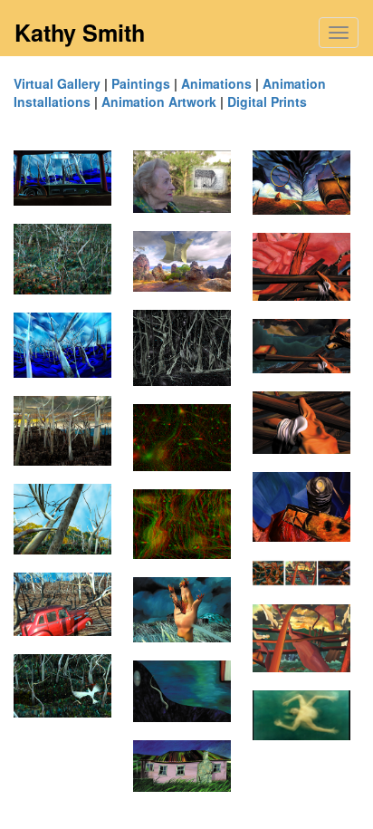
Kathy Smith (79, 32)
